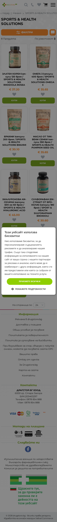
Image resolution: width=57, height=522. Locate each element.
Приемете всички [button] (29, 281)
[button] (28, 289)
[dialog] (28, 261)
